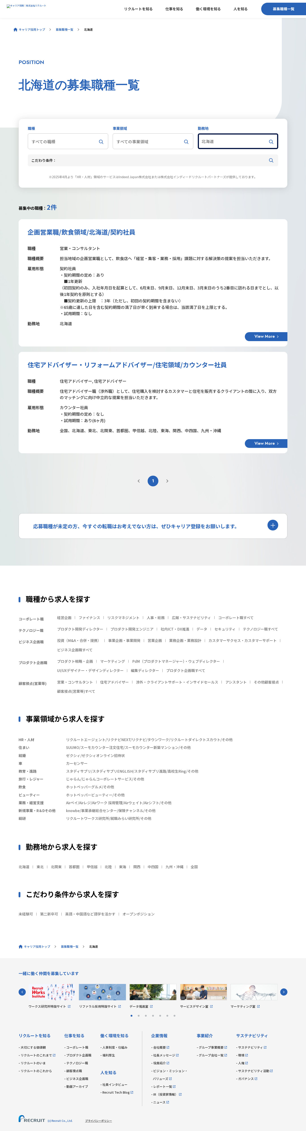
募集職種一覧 (283, 8)
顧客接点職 (74, 1071)
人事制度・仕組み (114, 1047)
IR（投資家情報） (165, 1094)
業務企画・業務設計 (185, 640)
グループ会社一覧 (211, 1055)
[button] (68, 141)
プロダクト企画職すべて (185, 670)
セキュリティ (225, 629)
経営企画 (64, 617)
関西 (136, 866)
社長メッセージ (164, 1055)
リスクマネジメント (123, 617)
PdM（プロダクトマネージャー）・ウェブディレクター (176, 661)
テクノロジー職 (77, 1063)
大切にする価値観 (33, 1047)
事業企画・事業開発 (124, 640)
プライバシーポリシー (98, 1120)
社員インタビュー (114, 1084)
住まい (24, 747)
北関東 (56, 866)
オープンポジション (139, 914)
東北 (40, 866)
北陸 (108, 866)
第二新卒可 (49, 914)
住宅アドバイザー (114, 682)
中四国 (153, 866)
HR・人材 (26, 739)
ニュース (159, 1102)
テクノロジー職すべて (260, 629)
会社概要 (159, 1047)
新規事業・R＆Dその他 (37, 810)
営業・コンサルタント (75, 682)
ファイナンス (89, 617)
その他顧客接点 (266, 682)
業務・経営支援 (31, 802)
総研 (22, 818)
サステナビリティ (250, 1047)
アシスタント (236, 682)
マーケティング (112, 661)
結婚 (22, 755)
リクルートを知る (138, 8)
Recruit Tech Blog (116, 1092)
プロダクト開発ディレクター (80, 629)
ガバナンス (246, 1078)
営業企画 (155, 640)
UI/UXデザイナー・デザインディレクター (90, 670)
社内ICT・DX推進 (175, 629)
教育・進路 (28, 771)
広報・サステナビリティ (191, 617)
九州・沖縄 (174, 866)
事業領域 (120, 128)
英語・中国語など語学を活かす (90, 914)
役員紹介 (159, 1063)
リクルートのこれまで (36, 1055)
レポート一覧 (162, 1086)
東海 (122, 866)
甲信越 (92, 866)
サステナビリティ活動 (253, 1071)
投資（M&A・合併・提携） (79, 640)
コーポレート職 (77, 1047)
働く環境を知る (208, 8)
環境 (241, 1055)
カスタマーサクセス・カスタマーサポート (243, 640)
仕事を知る (174, 8)
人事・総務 (156, 617)
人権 (241, 1063)
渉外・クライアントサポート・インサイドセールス (177, 682)
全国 (194, 866)
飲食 (22, 786)
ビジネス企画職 (77, 1078)
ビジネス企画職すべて (75, 649)
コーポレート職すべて (236, 617)
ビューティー (29, 794)
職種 (31, 128)
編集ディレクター (145, 670)
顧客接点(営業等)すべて (76, 691)
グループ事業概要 (211, 1047)
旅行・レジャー (31, 779)
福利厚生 (108, 1055)
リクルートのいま (33, 1063)
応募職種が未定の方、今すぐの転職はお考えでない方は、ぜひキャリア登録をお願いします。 (136, 526)
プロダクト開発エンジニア (131, 629)
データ (201, 629)
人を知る (240, 8)
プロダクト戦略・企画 (75, 661)
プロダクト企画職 (78, 1055)
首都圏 (74, 866)
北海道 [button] (208, 141)
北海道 (24, 866)
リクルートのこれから (36, 1071)
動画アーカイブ (77, 1086)
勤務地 (203, 128)
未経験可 (26, 914)
